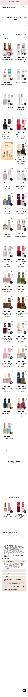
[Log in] (24, 7)
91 (22, 450)
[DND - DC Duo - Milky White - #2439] (7, 225)
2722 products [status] (5, 38)
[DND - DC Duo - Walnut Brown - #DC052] (21, 149)
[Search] (20, 7)
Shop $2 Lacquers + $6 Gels (14, 3)
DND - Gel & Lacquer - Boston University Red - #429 (20, 516)
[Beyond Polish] (9, 7)
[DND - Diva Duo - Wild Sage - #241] (21, 278)
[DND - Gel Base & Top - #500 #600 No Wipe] (21, 49)
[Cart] (26, 7)
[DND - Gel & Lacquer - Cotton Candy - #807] (7, 353)
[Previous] (2, 508)
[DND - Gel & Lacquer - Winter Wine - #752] (7, 328)
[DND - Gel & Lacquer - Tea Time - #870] (7, 174)
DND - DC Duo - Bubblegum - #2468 (7, 516)
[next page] (25, 450)
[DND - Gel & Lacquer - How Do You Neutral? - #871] (21, 225)
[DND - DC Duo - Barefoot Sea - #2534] (7, 428)
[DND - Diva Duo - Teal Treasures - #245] (7, 403)
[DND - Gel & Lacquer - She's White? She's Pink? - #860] (7, 251)
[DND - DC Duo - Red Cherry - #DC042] (21, 403)
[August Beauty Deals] (7, 151)
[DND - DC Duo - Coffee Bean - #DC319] (7, 303)
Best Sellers (14, 497)
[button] (1, 7)
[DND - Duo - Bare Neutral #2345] (7, 99)
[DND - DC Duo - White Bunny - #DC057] (21, 328)
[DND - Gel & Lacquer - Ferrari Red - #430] (21, 124)
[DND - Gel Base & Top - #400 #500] (7, 74)
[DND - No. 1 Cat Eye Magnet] (21, 99)
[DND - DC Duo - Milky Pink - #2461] (7, 378)
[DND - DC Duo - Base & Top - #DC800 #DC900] (7, 49)
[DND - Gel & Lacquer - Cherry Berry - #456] (21, 200)
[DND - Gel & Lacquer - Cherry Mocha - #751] (7, 124)
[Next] (25, 508)
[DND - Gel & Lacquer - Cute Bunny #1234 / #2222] (21, 74)
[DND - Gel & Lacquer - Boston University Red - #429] (21, 251)
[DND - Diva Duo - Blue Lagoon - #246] (21, 378)
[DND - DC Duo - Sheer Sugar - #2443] (21, 353)
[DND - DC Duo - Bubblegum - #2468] (7, 278)
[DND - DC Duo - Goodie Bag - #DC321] (7, 200)
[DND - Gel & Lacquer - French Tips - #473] (21, 174)
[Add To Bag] (11, 53)
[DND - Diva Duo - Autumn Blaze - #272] (21, 303)
